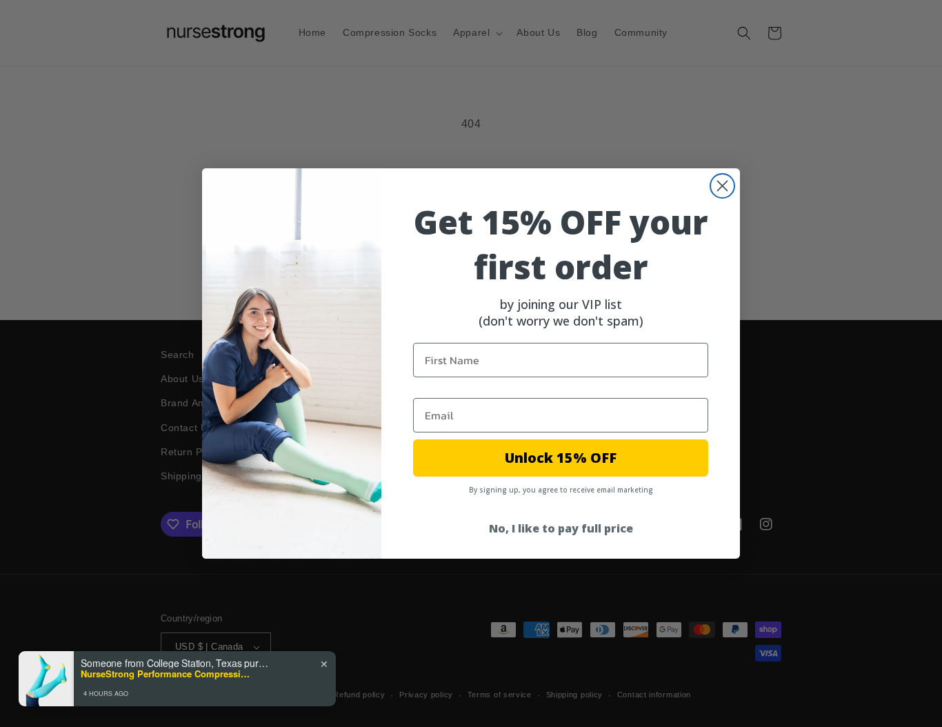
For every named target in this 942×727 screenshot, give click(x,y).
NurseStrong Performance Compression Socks (167, 673)
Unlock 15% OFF (561, 457)
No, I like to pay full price (561, 528)
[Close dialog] (722, 186)
